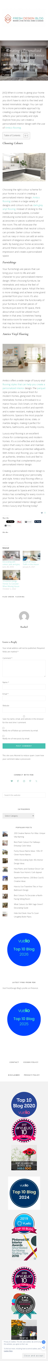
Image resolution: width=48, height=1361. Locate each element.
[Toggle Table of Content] (24, 135)
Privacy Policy (32, 1075)
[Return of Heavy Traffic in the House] (31, 556)
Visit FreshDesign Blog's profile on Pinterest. (20, 988)
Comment (7, 658)
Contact (14, 1062)
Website (6, 705)
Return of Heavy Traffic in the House (31, 563)
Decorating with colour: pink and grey (11, 563)
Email (5, 694)
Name (6, 682)
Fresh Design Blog (24, 17)
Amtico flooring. (13, 127)
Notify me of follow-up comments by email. (20, 730)
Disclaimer (14, 1075)
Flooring (20, 597)
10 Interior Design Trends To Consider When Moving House (11, 583)
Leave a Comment (34, 68)
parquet (41, 388)
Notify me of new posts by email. (16, 738)
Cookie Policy (30, 1062)
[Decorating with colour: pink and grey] (11, 556)
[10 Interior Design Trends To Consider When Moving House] (11, 575)
